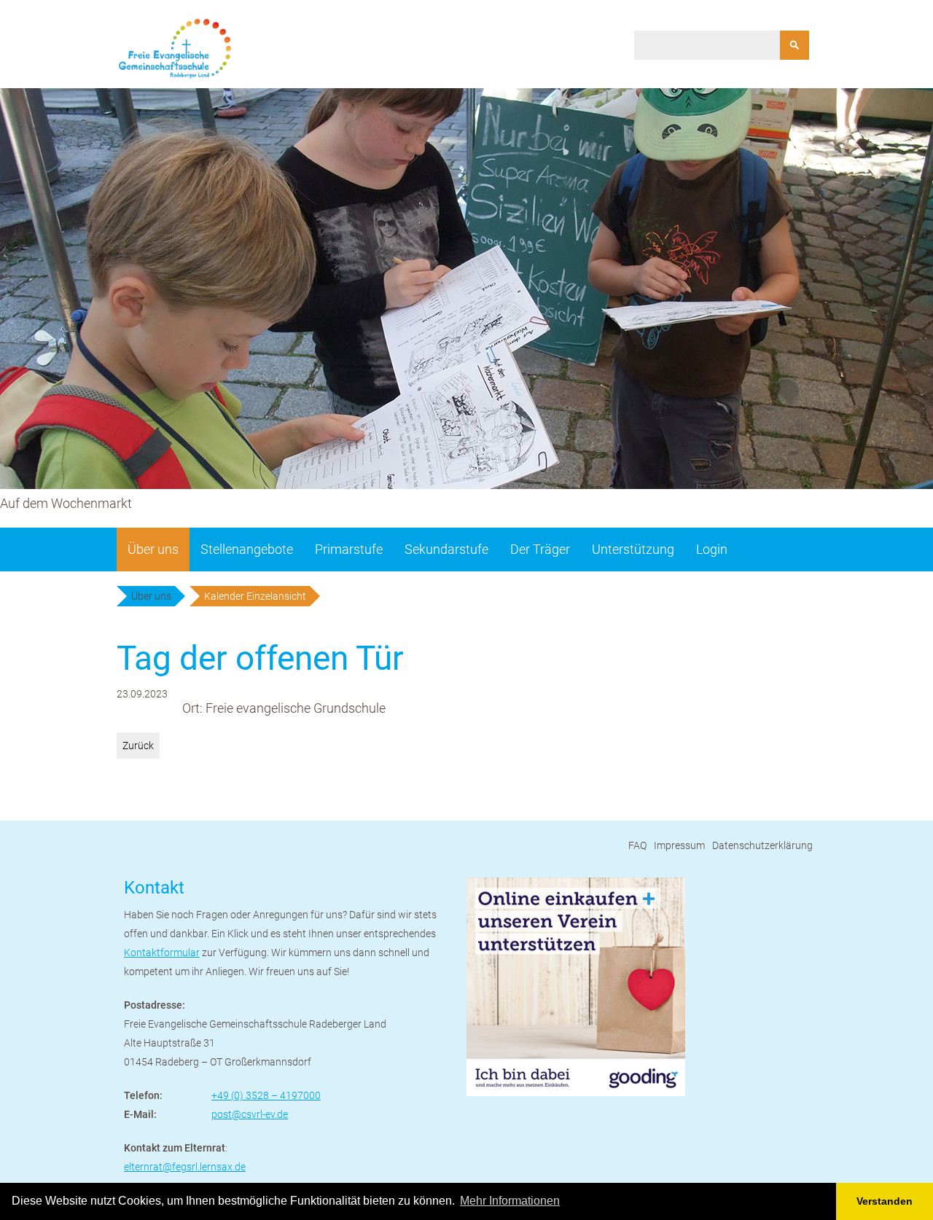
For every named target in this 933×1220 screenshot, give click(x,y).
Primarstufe (349, 549)
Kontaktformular (162, 952)
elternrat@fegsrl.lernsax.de (185, 1167)
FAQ (637, 845)
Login (711, 549)
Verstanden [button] (884, 1201)
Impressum (679, 845)
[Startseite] (175, 48)
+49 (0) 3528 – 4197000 (266, 1095)
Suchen (794, 45)
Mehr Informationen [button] (510, 1200)
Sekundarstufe (446, 549)
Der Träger (540, 549)
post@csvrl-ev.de (249, 1114)
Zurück (138, 745)
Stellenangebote (246, 549)
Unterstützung (633, 549)
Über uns (153, 549)
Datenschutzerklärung (762, 845)
